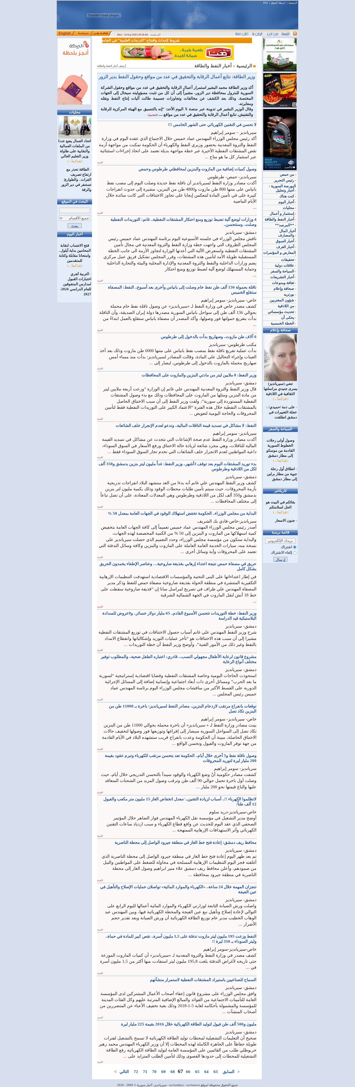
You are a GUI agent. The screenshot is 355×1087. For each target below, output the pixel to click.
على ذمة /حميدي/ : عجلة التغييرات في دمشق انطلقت (281, 412)
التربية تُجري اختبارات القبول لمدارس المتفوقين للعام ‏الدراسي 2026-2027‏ (75, 284)
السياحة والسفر (282, 271)
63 (216, 1071)
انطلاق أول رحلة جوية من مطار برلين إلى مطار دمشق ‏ (282, 474)
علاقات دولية (285, 265)
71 (145, 1071)
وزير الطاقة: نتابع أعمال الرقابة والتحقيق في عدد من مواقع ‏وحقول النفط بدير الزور (177, 76)
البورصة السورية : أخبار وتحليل (282, 188)
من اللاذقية (286, 306)
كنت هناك (287, 196)
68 (173, 1071)
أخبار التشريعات (282, 277)
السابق (228, 1071)
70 (154, 1071)
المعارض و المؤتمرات (279, 253)
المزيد (100, 162)
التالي (124, 1071)
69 (163, 1071)
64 (206, 1071)
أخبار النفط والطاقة (280, 219)
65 (197, 1071)
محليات (289, 208)
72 (136, 1071)
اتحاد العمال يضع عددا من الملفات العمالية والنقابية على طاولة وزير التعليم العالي (74, 148)
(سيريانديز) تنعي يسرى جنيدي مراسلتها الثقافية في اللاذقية (280, 389)
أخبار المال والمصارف (287, 233)
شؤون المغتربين (282, 300)
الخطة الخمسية (283, 323)
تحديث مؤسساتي (281, 312)
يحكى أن (288, 317)
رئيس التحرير (284, 180)
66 (188, 1071)
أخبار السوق (285, 241)
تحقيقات (288, 260)
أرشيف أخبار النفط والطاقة (111, 66)
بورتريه (289, 294)
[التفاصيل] (153, 115)
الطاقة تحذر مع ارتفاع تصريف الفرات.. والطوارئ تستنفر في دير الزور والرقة (76, 179)
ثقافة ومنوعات (283, 283)
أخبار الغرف (285, 247)
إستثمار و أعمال (282, 213)
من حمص (287, 174)
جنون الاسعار (285, 520)
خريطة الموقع (278, 2)
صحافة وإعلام (284, 289)
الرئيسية (293, 2)
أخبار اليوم (286, 202)
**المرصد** (285, 225)
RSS (265, 2)
